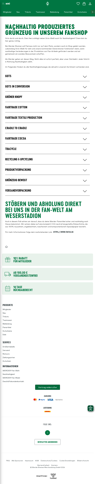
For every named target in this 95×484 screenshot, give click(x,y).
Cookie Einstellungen (67, 461)
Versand (6, 350)
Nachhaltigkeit (9, 374)
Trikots (6, 316)
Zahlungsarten (9, 357)
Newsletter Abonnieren (47, 442)
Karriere (54, 465)
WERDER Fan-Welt (11, 370)
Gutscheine (7, 331)
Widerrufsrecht (83, 461)
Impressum (29, 461)
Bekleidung (7, 324)
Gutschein (7, 361)
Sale (4, 334)
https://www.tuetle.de (63, 232)
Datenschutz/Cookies (49, 461)
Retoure (6, 354)
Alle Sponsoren (17, 461)
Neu (4, 313)
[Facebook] (47, 432)
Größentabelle (9, 346)
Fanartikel (7, 327)
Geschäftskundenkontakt (13, 381)
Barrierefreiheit (43, 465)
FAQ (8, 461)
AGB (37, 461)
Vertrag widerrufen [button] (47, 387)
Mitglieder (7, 309)
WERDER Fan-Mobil (11, 378)
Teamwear (7, 320)
